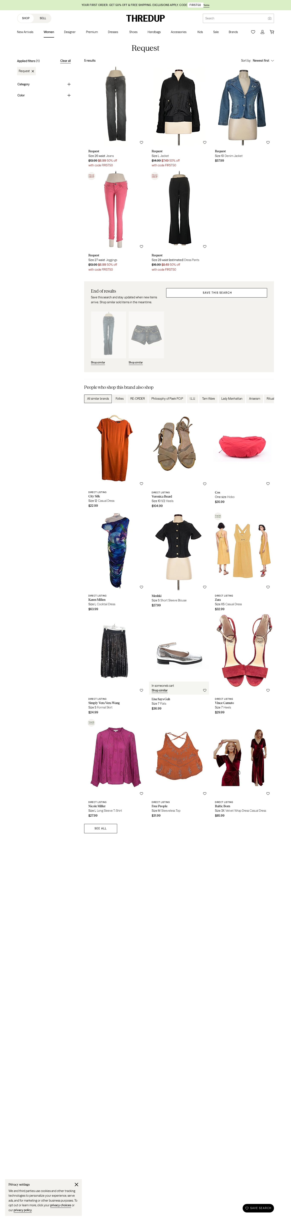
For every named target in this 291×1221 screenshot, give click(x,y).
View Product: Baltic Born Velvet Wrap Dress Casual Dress (242, 769)
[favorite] (141, 142)
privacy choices (60, 1205)
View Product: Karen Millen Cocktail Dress (116, 562)
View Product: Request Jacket (179, 118)
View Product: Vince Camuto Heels (242, 665)
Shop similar (160, 690)
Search (209, 18)
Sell (43, 18)
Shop (26, 18)
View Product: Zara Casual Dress (242, 562)
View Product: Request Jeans (116, 118)
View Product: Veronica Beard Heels (179, 459)
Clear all (65, 61)
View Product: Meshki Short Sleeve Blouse (179, 562)
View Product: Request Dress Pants (179, 222)
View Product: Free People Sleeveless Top (179, 769)
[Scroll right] (267, 398)
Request (24, 71)
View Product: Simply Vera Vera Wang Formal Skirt (116, 665)
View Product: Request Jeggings (116, 222)
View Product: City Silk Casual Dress (116, 459)
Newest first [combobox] (261, 60)
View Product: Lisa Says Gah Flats (179, 665)
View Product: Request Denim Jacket (242, 118)
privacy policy (23, 1210)
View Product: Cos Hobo (242, 459)
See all (101, 828)
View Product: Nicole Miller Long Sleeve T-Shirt (116, 769)
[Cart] (272, 32)
